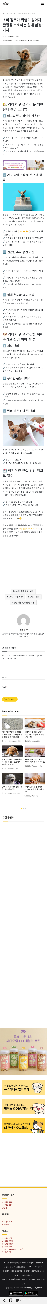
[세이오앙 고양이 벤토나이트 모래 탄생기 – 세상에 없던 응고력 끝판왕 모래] (12, 724)
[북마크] (10, 1300)
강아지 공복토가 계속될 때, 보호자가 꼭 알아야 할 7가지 (34, 789)
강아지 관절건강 (15, 597)
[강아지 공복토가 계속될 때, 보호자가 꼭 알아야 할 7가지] (35, 778)
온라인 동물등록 (7, 1244)
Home (6, 13)
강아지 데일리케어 (30, 13)
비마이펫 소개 (7, 1222)
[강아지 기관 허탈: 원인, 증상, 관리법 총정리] (12, 778)
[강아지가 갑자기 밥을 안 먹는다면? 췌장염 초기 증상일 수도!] (35, 724)
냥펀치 (4, 1208)
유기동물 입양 (7, 1247)
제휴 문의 (5, 1224)
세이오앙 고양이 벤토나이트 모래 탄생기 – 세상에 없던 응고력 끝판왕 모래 (12, 734)
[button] (21, 808)
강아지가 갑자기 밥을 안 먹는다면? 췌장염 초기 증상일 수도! (34, 734)
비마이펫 (23, 630)
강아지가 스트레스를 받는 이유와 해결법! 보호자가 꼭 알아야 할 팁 (12, 762)
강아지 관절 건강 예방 (24, 591)
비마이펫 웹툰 (7, 1205)
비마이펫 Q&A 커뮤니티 (28, 529)
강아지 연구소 (12, 13)
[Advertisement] (23, 561)
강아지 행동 (34, 597)
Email (4, 687)
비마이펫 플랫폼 (7, 1238)
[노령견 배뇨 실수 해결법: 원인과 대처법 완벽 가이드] (35, 751)
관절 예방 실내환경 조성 (23, 602)
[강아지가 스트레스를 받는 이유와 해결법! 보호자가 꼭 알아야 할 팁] (12, 751)
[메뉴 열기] (42, 4)
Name (5, 677)
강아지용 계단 (23, 231)
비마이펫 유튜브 (7, 1202)
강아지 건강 (21, 13)
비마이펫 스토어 (7, 1241)
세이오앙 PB (6, 1252)
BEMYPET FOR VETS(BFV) (12, 1249)
